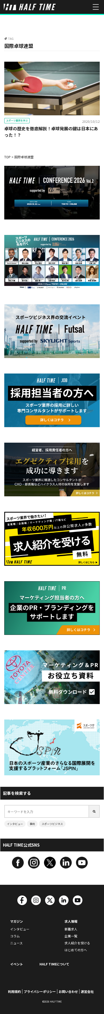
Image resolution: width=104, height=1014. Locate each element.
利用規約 (14, 991)
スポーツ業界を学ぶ (17, 120)
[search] (94, 811)
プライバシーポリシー (40, 991)
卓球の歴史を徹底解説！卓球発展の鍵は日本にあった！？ (51, 131)
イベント (16, 964)
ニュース (16, 943)
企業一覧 (71, 936)
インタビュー (15, 824)
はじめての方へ (76, 950)
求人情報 (71, 921)
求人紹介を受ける (77, 943)
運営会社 (87, 991)
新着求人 (71, 929)
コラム (15, 936)
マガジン (16, 921)
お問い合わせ (68, 991)
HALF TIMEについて (54, 964)
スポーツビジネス (52, 824)
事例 (32, 824)
